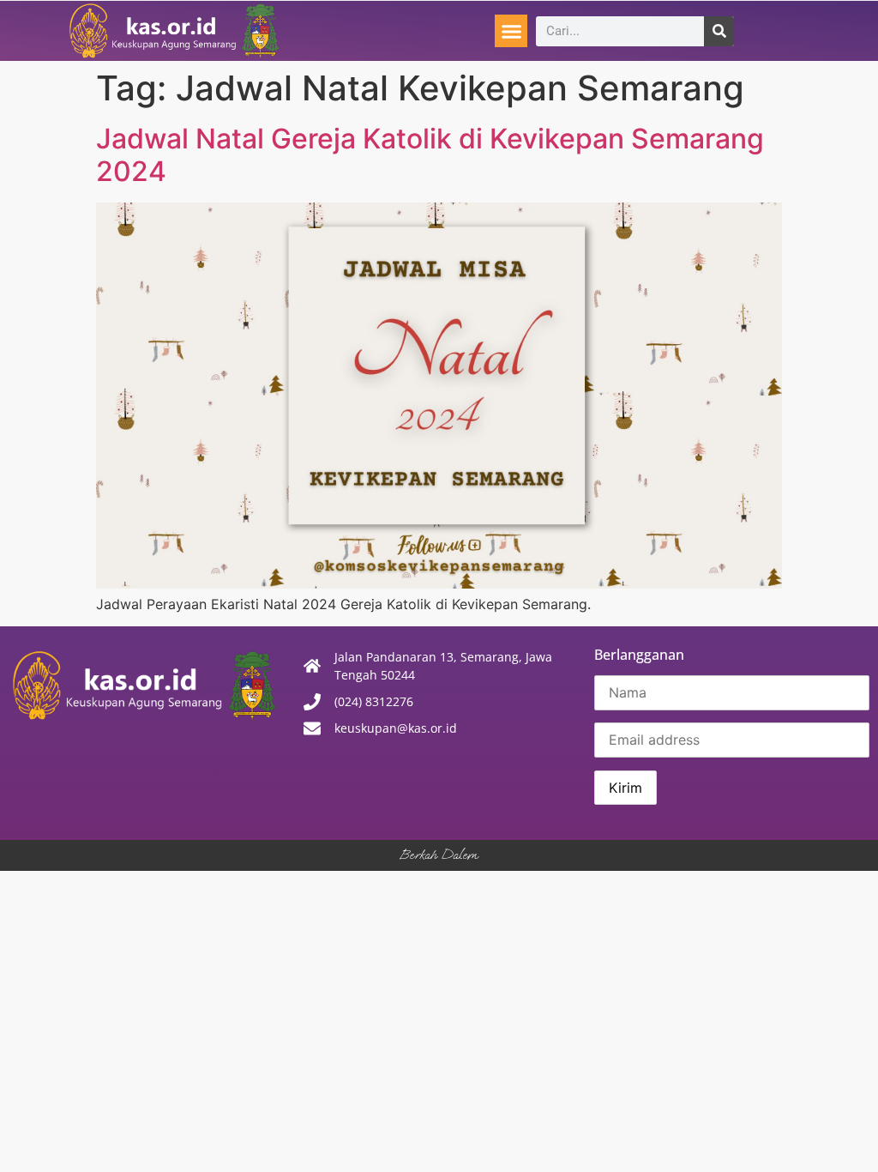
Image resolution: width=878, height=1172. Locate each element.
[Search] (719, 31)
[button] (511, 31)
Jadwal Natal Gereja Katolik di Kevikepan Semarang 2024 (430, 155)
